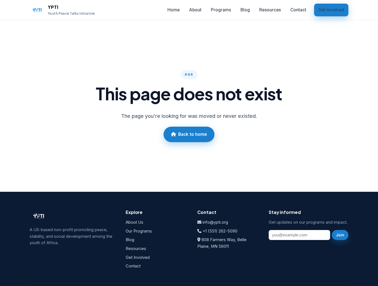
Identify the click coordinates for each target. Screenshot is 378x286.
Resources (270, 9)
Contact (298, 9)
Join (340, 235)
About (195, 9)
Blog (245, 9)
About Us (134, 222)
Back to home (192, 134)
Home (173, 9)
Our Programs (139, 231)
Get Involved (331, 9)
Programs (221, 9)
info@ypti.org (215, 222)
